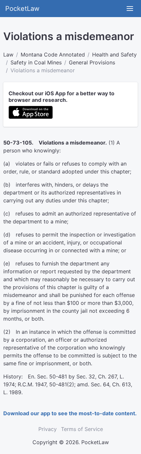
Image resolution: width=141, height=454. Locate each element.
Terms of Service (82, 429)
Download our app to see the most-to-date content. (70, 413)
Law (8, 54)
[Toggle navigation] (130, 8)
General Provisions (92, 62)
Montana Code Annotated (53, 54)
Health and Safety (114, 54)
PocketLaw (22, 8)
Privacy (47, 429)
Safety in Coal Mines (36, 62)
